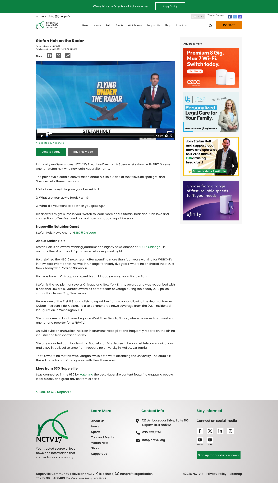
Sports (97, 25)
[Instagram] (240, 16)
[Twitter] (235, 16)
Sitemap (236, 474)
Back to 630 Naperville (51, 142)
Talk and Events (102, 437)
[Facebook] (230, 16)
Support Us (153, 25)
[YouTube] (200, 440)
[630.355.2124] (151, 432)
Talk (108, 25)
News (85, 25)
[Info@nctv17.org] (153, 440)
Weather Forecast (216, 15)
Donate (229, 25)
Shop (168, 25)
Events (119, 25)
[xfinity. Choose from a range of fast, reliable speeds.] (211, 200)
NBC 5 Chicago (85, 233)
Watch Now (135, 25)
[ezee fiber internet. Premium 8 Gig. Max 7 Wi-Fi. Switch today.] (211, 68)
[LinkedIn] (220, 431)
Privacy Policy (216, 474)
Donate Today (51, 152)
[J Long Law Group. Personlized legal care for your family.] (211, 112)
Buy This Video (83, 152)
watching (86, 374)
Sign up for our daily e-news (218, 455)
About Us (181, 25)
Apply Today (170, 6)
